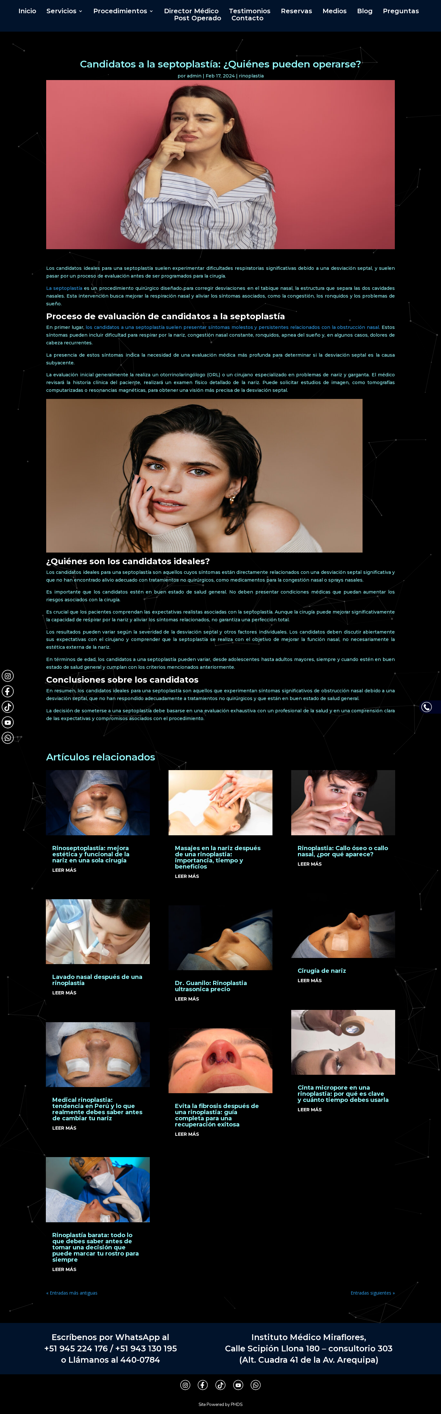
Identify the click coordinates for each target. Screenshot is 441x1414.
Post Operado (197, 19)
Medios (335, 12)
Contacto (247, 19)
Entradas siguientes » (373, 1293)
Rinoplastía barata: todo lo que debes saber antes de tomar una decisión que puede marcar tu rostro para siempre (95, 1247)
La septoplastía (64, 288)
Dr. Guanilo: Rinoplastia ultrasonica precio (211, 986)
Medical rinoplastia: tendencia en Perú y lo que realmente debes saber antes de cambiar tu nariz (97, 1109)
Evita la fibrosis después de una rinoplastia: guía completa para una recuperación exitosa (217, 1115)
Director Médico (191, 12)
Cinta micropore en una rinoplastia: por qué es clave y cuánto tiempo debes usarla (343, 1094)
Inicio (27, 12)
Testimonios (250, 12)
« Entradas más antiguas (71, 1293)
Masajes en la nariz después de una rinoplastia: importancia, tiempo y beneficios (218, 857)
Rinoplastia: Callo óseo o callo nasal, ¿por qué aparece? (343, 851)
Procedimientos (120, 12)
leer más (64, 870)
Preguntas (401, 12)
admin (194, 76)
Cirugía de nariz (322, 970)
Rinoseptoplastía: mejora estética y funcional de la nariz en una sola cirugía (90, 854)
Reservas (296, 12)
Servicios (61, 12)
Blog (365, 12)
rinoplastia (251, 76)
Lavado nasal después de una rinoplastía (97, 980)
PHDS (236, 1405)
